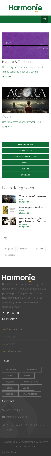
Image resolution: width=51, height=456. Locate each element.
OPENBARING (32, 370)
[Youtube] (13, 313)
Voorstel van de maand (25, 157)
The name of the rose (32, 196)
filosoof (39, 249)
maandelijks (10, 255)
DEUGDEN (10, 382)
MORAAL (26, 376)
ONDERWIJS (11, 370)
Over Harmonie (25, 144)
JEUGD (26, 388)
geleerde (24, 249)
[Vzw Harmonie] (25, 8)
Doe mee (25, 169)
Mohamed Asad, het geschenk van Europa (32, 220)
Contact (25, 175)
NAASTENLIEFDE (30, 394)
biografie (9, 249)
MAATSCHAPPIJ (31, 382)
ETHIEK (10, 388)
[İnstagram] (18, 313)
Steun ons (11, 336)
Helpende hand (14, 351)
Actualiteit (25, 163)
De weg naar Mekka (31, 207)
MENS (10, 376)
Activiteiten (25, 151)
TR (44, 19)
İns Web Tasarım (10, 452)
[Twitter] (8, 313)
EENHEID (10, 394)
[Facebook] (3, 313)
